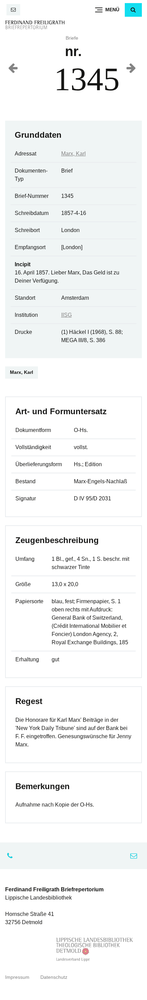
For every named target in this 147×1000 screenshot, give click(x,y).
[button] (133, 10)
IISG (66, 315)
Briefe (72, 38)
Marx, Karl (73, 154)
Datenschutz (53, 977)
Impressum (17, 977)
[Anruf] (11, 856)
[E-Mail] (13, 9)
